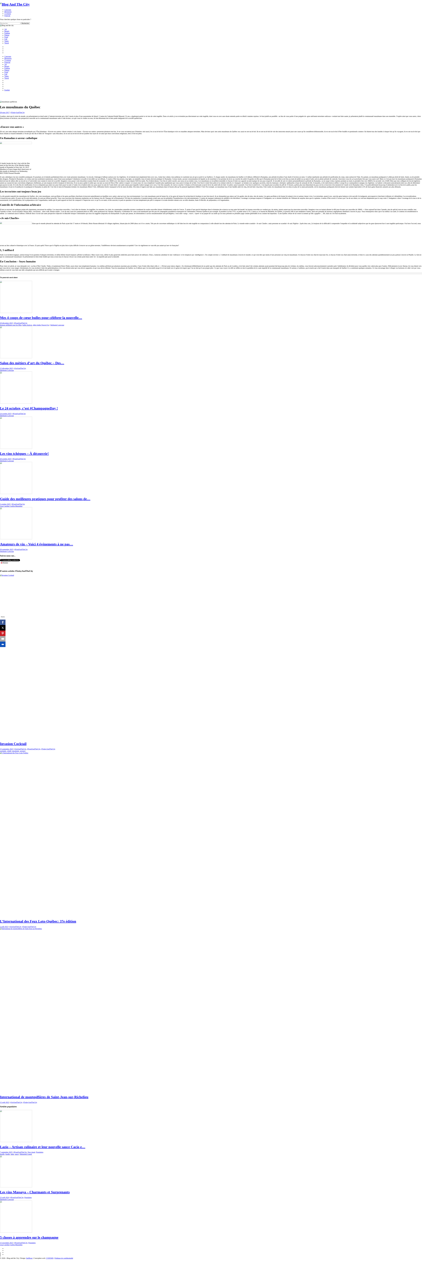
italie (12, 1154)
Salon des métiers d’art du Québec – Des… (32, 363)
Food (6, 37)
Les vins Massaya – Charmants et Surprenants (35, 1192)
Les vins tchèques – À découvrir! (24, 454)
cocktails (3, 751)
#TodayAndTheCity (18, 112)
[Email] (2, 639)
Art (5, 29)
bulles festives (27, 325)
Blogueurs (8, 12)
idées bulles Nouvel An (41, 325)
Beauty (6, 31)
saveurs (22, 751)
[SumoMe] (2, 644)
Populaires (39, 1152)
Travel (6, 43)
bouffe (2, 1154)
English (7, 90)
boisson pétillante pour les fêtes (11, 325)
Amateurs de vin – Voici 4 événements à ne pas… (36, 544)
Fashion (7, 33)
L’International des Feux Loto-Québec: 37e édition (38, 921)
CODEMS (49, 1258)
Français (7, 62)
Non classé (31, 1152)
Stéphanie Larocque (57, 325)
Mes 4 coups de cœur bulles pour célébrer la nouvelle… (41, 318)
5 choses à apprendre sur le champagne (29, 1237)
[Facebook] (2, 622)
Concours (7, 10)
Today (6, 41)
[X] (2, 628)
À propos (7, 14)
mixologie (15, 751)
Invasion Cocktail (13, 744)
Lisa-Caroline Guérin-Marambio (11, 506)
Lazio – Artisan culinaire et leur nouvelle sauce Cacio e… (42, 1147)
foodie (7, 1154)
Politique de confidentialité (64, 1258)
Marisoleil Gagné (26, 1154)
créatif (9, 751)
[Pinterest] (2, 633)
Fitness (6, 35)
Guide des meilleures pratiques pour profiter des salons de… (45, 499)
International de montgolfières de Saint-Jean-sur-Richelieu (44, 1097)
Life (5, 39)
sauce (17, 1154)
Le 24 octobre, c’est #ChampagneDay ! (29, 408)
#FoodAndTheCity (20, 323)
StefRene (29, 1258)
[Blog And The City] (15, 4)
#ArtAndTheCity (20, 368)
